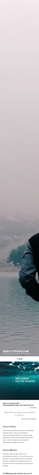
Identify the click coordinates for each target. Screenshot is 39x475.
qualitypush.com (16, 351)
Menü (20, 359)
